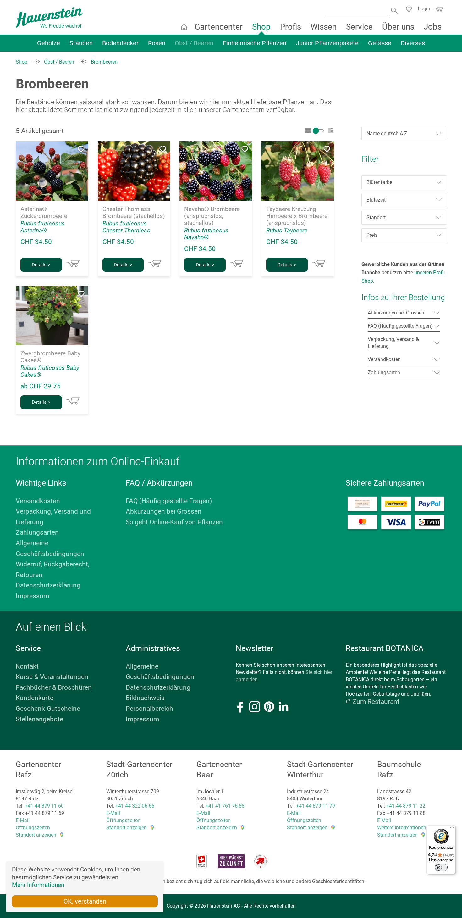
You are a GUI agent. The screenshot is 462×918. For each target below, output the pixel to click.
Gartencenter (219, 26)
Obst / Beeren (194, 43)
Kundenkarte (34, 698)
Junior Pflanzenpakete (327, 43)
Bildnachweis (145, 698)
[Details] (73, 263)
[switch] (441, 867)
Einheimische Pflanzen (254, 43)
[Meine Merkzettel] (410, 10)
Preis (371, 235)
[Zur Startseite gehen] (49, 17)
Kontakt (27, 666)
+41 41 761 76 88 (225, 806)
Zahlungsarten (37, 532)
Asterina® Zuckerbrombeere (43, 213)
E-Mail (23, 820)
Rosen (156, 43)
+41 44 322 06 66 (134, 806)
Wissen (324, 26)
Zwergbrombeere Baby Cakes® (50, 357)
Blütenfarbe (379, 182)
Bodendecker (120, 43)
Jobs (433, 26)
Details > (41, 265)
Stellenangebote (39, 719)
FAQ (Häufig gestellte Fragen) (169, 501)
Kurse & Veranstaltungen (52, 677)
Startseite (184, 27)
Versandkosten (38, 501)
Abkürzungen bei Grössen (163, 511)
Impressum (32, 596)
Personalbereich (149, 708)
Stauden (81, 43)
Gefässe (379, 43)
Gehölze (48, 43)
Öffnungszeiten (33, 828)
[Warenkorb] (438, 11)
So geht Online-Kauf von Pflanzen (174, 522)
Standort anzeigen (36, 835)
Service (359, 26)
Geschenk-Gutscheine (48, 708)
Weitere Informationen (401, 828)
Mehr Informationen (38, 884)
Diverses (413, 43)
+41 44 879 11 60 (44, 806)
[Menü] (452, 829)
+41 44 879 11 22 (405, 806)
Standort (376, 217)
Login (424, 9)
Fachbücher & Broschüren (54, 687)
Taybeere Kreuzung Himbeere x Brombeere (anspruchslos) (296, 216)
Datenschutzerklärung (48, 585)
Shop (261, 26)
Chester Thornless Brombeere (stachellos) (133, 213)
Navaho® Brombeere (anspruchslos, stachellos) (212, 216)
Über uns (398, 26)
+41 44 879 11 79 (315, 806)
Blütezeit (376, 200)
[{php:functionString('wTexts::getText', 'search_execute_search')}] (394, 9)
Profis (290, 26)
